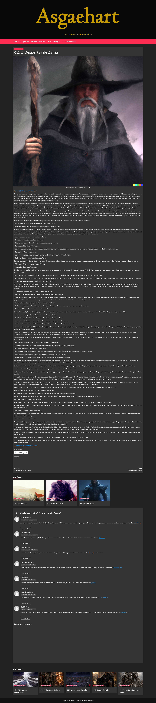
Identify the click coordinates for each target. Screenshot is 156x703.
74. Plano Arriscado (87, 503)
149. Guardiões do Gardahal (77, 690)
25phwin (23, 532)
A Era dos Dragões (54, 42)
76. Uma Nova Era (20, 503)
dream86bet (25, 592)
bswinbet (24, 517)
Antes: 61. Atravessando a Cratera (25, 191)
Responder (25, 529)
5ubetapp (24, 547)
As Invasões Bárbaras (38, 42)
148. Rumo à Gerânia (101, 690)
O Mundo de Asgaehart (21, 42)
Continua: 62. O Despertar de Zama (26, 446)
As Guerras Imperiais (69, 42)
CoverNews (80, 700)
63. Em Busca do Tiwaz (135, 469)
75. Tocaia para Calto (55, 503)
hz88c (23, 577)
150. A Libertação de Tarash (51, 690)
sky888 (23, 607)
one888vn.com (25, 562)
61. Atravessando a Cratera (22, 469)
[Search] (142, 41)
